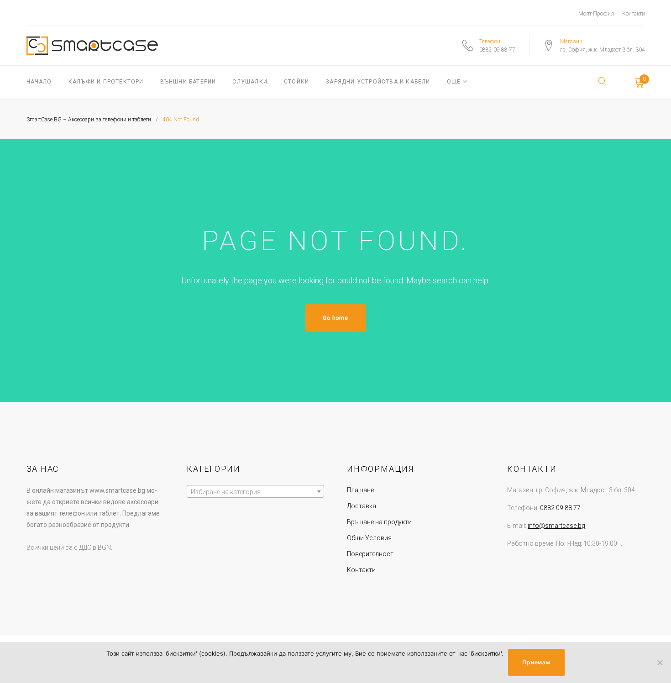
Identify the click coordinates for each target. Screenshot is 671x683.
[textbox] (255, 491)
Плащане (360, 490)
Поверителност (370, 554)
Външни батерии (188, 81)
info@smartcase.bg (556, 525)
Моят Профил (596, 13)
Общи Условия (369, 538)
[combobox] (255, 491)
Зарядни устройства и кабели (377, 81)
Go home (335, 318)
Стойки (296, 81)
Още (454, 81)
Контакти (633, 13)
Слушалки (249, 81)
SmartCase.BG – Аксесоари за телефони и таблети (88, 119)
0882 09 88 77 (497, 50)
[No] (659, 662)
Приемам (536, 662)
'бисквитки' (485, 653)
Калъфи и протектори (106, 81)
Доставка (361, 506)
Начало (39, 81)
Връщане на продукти (379, 522)
